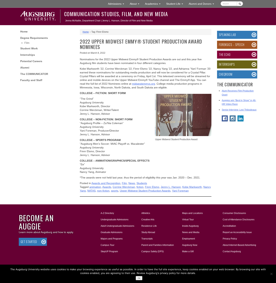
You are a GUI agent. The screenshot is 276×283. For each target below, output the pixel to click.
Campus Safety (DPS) (152, 251)
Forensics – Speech (231, 44)
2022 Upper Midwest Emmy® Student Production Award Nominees (141, 44)
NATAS (91, 190)
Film (26, 42)
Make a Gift (188, 251)
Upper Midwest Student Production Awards (145, 190)
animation (95, 186)
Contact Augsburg (232, 251)
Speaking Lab (227, 34)
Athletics (145, 213)
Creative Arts (147, 219)
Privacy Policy (230, 238)
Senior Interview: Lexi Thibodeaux (239, 109)
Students (141, 183)
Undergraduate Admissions (114, 219)
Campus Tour (107, 245)
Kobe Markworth (192, 186)
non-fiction (103, 190)
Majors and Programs (111, 238)
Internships (27, 54)
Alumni (24, 67)
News (131, 183)
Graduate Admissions (111, 232)
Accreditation (229, 226)
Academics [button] (154, 3)
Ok (139, 278)
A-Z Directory (107, 213)
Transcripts (147, 238)
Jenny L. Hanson (171, 186)
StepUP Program (109, 251)
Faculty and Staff (31, 80)
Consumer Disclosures (234, 213)
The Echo (224, 54)
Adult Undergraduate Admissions (117, 226)
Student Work (29, 48)
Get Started (29, 241)
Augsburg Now (189, 245)
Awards (106, 186)
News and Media (190, 232)
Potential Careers (31, 61)
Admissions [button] (117, 3)
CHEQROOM (225, 74)
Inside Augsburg (190, 226)
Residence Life (149, 226)
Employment (188, 238)
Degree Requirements (34, 37)
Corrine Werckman (124, 186)
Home (24, 31)
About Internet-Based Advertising (239, 245)
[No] (271, 274)
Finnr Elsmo (152, 186)
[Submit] (240, 3)
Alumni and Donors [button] (203, 3)
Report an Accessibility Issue (237, 232)
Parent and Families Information (157, 245)
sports (114, 190)
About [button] (136, 5)
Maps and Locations (192, 213)
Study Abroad (148, 232)
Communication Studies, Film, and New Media (116, 14)
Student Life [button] (176, 3)
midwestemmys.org (143, 83)
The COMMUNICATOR (34, 73)
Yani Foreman (180, 190)
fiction (139, 186)
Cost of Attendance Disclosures (238, 219)
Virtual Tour (188, 219)
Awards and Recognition (105, 183)
